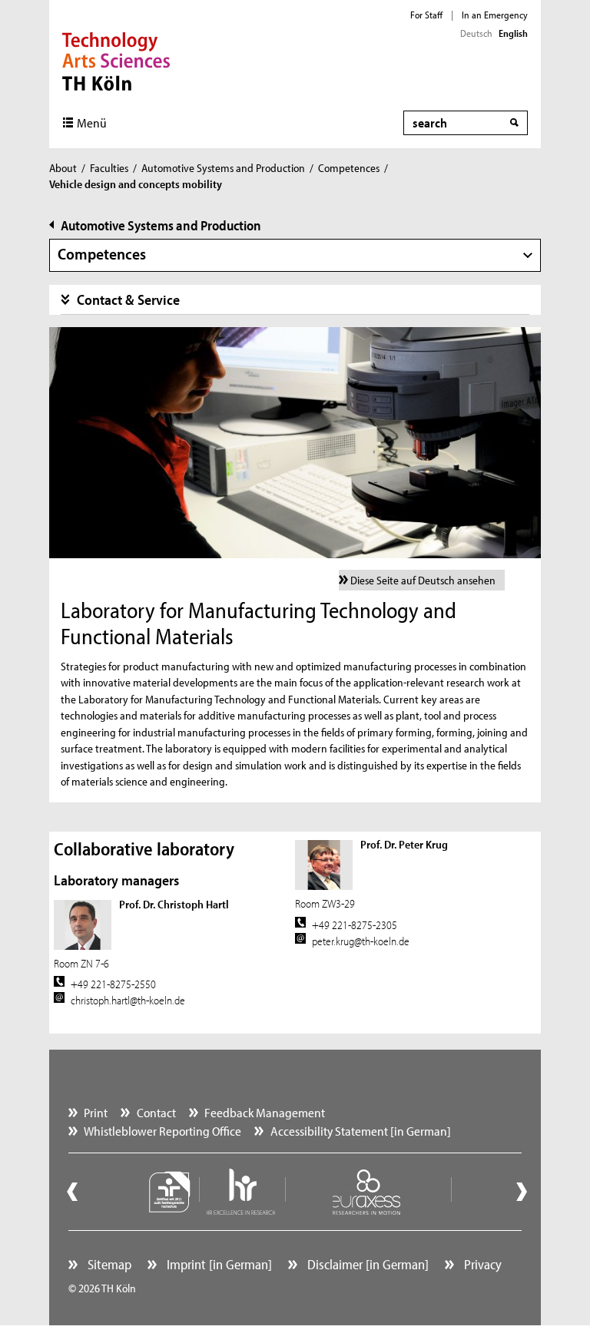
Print (96, 1112)
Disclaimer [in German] (366, 1264)
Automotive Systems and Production (223, 167)
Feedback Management (264, 1112)
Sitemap (108, 1264)
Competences (349, 167)
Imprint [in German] (218, 1264)
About (63, 167)
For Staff (426, 15)
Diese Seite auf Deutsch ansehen (423, 580)
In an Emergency (495, 15)
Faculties (109, 167)
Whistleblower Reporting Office (162, 1131)
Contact (156, 1112)
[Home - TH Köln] (116, 60)
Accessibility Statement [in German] (360, 1131)
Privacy (481, 1264)
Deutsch (476, 33)
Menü (92, 122)
